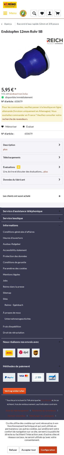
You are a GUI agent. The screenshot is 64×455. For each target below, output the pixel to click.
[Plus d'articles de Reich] (55, 41)
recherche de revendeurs (14, 119)
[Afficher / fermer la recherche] (34, 13)
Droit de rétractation (13, 332)
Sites (5, 298)
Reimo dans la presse (13, 286)
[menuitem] (9, 13)
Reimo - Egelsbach (14, 304)
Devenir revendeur (16, 415)
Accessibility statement (15, 250)
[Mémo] (41, 13)
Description (9, 144)
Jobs (5, 280)
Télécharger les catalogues (41, 415)
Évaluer (30, 126)
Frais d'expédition (12, 326)
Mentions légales (11, 274)
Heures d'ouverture (13, 237)
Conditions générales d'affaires (18, 231)
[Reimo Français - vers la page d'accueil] (10, 5)
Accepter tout (28, 449)
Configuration (48, 449)
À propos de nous (12, 312)
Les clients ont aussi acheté (16, 195)
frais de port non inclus (18, 94)
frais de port (46, 400)
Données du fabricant (14, 179)
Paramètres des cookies (15, 268)
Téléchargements (11, 157)
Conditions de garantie (14, 262)
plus (5, 149)
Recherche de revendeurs (44, 410)
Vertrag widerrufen (14, 390)
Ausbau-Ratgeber (12, 244)
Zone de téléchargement (17, 410)
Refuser (13, 449)
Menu (13, 13)
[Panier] (57, 13)
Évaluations (9, 167)
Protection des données (15, 256)
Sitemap (7, 292)
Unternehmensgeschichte (18, 318)
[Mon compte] (49, 13)
